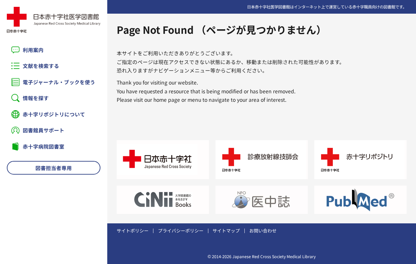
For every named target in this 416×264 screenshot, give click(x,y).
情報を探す (36, 97)
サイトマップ (226, 230)
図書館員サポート (43, 130)
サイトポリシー (133, 230)
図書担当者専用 (53, 167)
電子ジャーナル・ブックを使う (59, 82)
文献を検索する (41, 65)
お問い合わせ (263, 230)
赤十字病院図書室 (43, 146)
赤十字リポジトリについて (54, 114)
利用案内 (33, 49)
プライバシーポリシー (180, 230)
